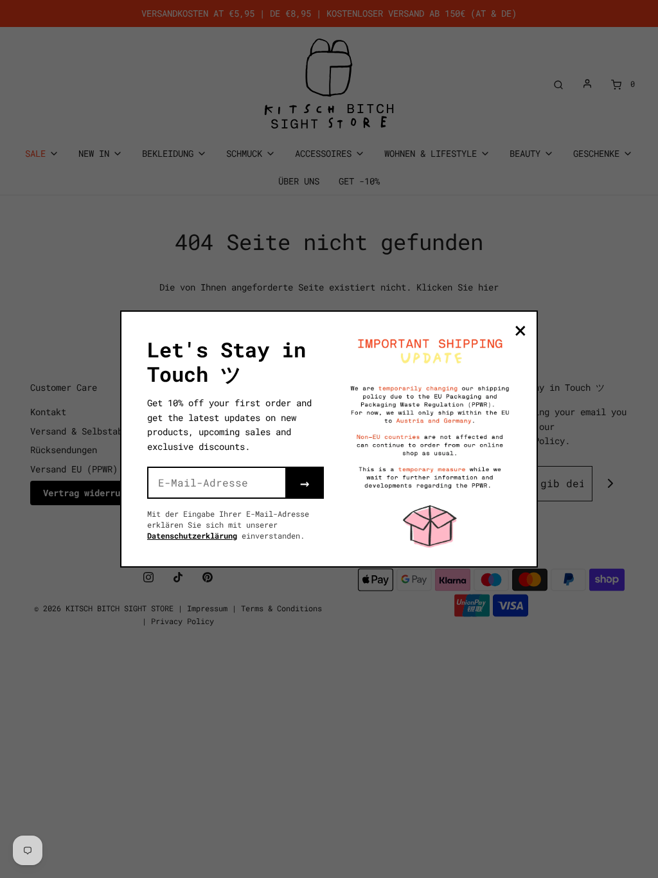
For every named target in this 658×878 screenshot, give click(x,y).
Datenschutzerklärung (192, 535)
